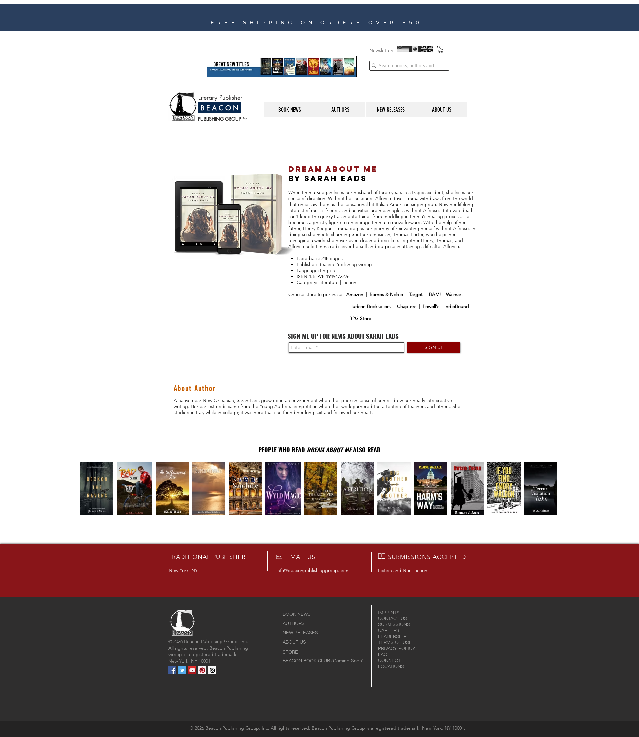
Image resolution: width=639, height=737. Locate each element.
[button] (440, 49)
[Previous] (174, 17)
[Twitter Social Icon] (182, 670)
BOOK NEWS (297, 614)
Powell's (431, 306)
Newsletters (381, 50)
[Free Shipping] (332, 22)
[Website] (322, 22)
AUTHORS (294, 623)
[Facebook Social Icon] (172, 670)
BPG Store (360, 318)
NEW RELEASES (300, 633)
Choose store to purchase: (317, 294)
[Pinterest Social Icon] (202, 670)
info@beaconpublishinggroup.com (312, 570)
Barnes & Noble (386, 294)
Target (416, 294)
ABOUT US (294, 642)
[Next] (479, 17)
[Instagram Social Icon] (212, 670)
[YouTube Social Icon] (192, 670)
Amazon (354, 294)
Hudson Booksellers (370, 306)
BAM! (434, 294)
